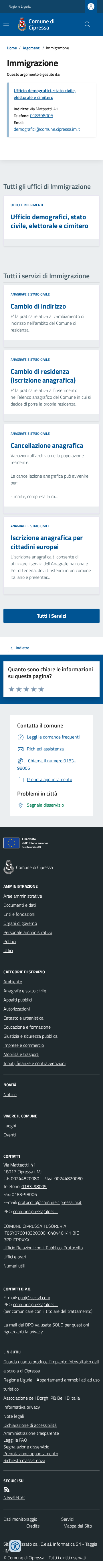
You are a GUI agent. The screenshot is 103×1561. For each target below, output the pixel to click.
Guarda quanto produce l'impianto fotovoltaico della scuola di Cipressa (51, 1366)
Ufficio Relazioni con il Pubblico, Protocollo (43, 1247)
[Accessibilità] (15, 1546)
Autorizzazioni (16, 1008)
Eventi (9, 1134)
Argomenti (31, 48)
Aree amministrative (22, 896)
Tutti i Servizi (51, 616)
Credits (32, 1525)
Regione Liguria (20, 6)
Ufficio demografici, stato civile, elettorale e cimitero (45, 94)
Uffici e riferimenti (27, 205)
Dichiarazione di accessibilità (30, 1425)
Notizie (10, 1094)
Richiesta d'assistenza (24, 1460)
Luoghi (9, 1125)
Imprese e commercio (23, 1045)
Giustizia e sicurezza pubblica (30, 1036)
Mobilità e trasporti (21, 1054)
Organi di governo (20, 923)
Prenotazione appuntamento (30, 1453)
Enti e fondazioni (19, 914)
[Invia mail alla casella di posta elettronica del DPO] (34, 1297)
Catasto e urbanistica (23, 1017)
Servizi (67, 1519)
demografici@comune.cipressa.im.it (47, 129)
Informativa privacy (21, 1407)
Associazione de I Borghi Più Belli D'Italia (41, 1398)
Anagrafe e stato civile (30, 294)
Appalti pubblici (17, 999)
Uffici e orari (14, 1256)
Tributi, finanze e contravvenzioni (34, 1063)
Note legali (13, 1416)
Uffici (8, 950)
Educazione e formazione (27, 1027)
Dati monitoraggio (20, 1519)
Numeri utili (14, 1265)
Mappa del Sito (78, 1525)
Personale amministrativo (27, 932)
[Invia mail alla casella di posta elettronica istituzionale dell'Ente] (50, 1202)
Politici (9, 941)
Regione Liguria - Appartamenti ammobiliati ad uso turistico (51, 1384)
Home (12, 48)
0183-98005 (34, 1186)
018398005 (41, 115)
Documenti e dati (19, 905)
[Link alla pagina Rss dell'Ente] (6, 1489)
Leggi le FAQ (15, 1439)
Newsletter (14, 1497)
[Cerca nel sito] (85, 24)
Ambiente (12, 981)
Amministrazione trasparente (31, 1433)
